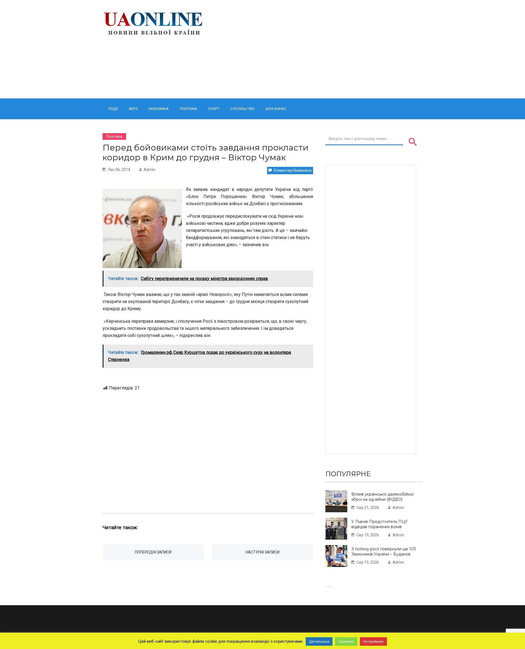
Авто (133, 109)
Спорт (214, 109)
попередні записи (153, 552)
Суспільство (243, 109)
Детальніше (319, 641)
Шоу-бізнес (276, 109)
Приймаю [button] (346, 641)
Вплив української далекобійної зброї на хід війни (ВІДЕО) (382, 497)
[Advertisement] (317, 49)
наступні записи (262, 552)
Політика (188, 109)
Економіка (159, 109)
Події (113, 109)
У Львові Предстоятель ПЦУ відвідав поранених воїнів (379, 524)
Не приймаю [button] (373, 641)
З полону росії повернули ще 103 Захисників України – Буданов (383, 551)
